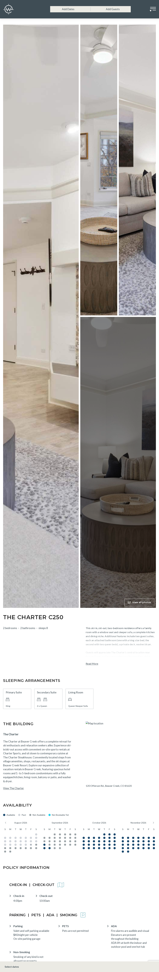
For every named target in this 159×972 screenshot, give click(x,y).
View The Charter (13, 788)
